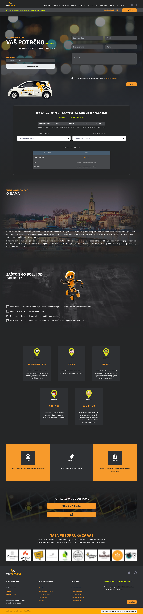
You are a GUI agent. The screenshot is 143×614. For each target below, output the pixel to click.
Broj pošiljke (10, 57)
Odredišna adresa (99, 133)
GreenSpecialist (119, 611)
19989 (129, 10)
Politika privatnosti (12, 611)
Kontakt (124, 5)
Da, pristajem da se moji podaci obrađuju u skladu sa (96, 78)
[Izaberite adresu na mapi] (68, 138)
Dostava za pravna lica (88, 5)
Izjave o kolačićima (25, 611)
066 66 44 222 (111, 10)
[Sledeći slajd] (134, 555)
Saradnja (103, 5)
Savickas (127, 611)
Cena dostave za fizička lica (65, 5)
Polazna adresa (44, 133)
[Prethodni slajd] (8, 555)
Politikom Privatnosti (112, 78)
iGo (132, 611)
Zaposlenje (113, 5)
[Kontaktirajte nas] (71, 514)
